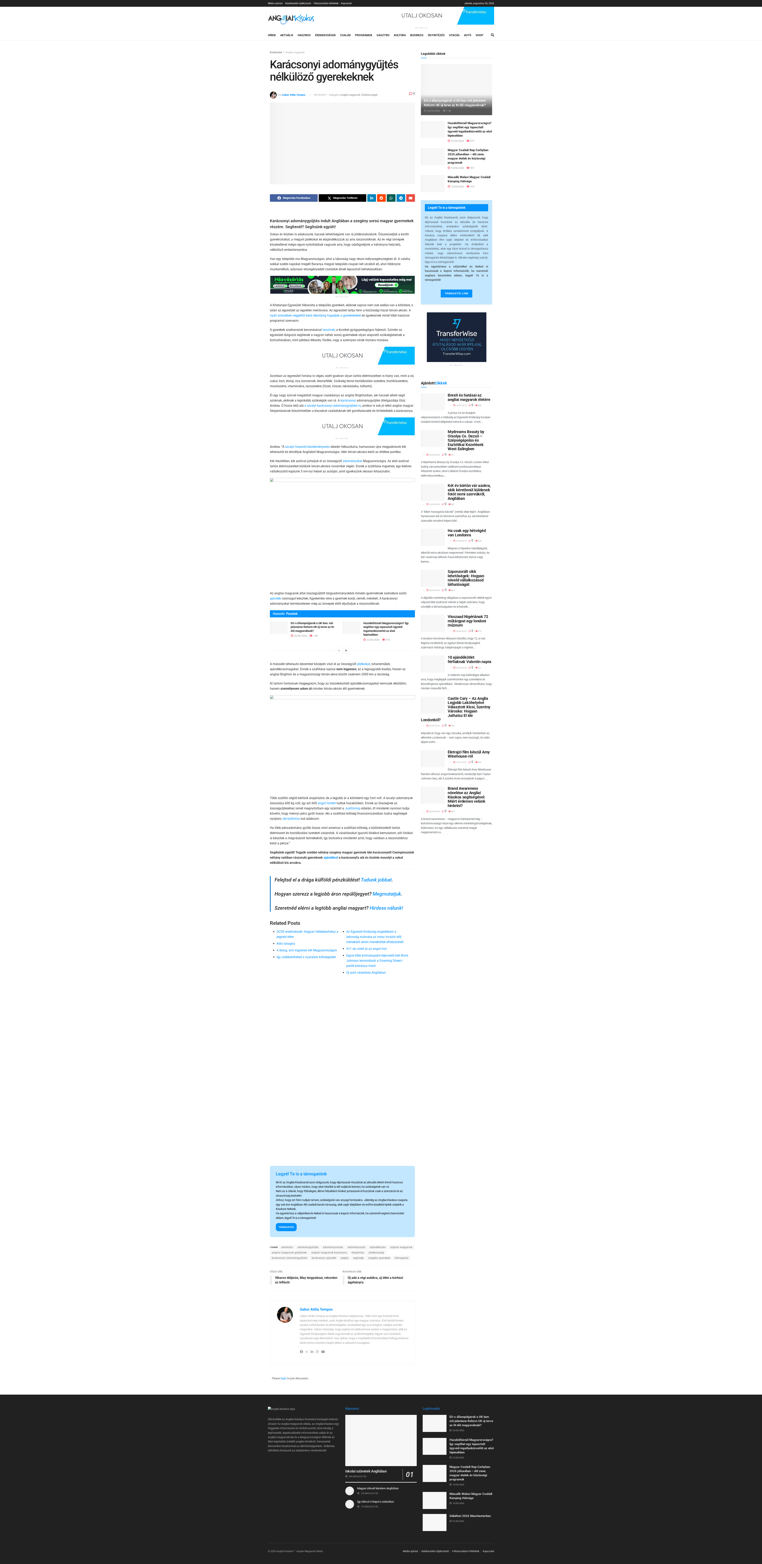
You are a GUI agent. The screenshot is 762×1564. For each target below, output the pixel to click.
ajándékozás (378, 1247)
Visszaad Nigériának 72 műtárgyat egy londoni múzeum (468, 621)
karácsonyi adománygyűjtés (289, 1258)
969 (453, 726)
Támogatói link (456, 293)
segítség (358, 1258)
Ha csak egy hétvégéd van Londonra (467, 532)
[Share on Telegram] (400, 198)
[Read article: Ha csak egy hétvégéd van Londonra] (433, 537)
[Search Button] (492, 35)
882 (453, 590)
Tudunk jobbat (376, 880)
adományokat (352, 461)
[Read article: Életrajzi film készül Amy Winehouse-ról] (433, 758)
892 (453, 811)
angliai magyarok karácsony (329, 1252)
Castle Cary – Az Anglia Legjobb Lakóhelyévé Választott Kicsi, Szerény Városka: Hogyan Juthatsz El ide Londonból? (455, 709)
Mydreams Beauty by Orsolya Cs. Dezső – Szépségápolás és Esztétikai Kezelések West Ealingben (466, 440)
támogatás (401, 1258)
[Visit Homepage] (291, 18)
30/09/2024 (434, 455)
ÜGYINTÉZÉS (436, 35)
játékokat (363, 664)
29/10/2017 (320, 94)
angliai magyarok (401, 1247)
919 (472, 186)
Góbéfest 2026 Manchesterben (470, 1516)
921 (453, 455)
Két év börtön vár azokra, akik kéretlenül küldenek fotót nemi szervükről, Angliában (469, 492)
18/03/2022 (434, 504)
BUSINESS (416, 35)
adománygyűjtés (308, 1247)
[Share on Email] (410, 198)
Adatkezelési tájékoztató (298, 3)
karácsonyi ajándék (324, 1258)
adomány (287, 1247)
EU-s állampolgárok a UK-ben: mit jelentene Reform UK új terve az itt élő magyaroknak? (312, 627)
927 (472, 167)
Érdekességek (369, 94)
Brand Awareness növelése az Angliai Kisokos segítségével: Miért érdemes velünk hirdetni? (466, 797)
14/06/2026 (457, 167)
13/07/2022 (461, 762)
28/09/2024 (434, 590)
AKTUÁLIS (286, 35)
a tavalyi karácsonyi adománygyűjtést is (332, 405)
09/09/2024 (434, 726)
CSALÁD (345, 35)
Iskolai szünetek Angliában (366, 1471)
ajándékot (331, 857)
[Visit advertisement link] (422, 16)
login (284, 1378)
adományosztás (333, 1247)
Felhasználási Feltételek (465, 1551)
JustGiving (352, 808)
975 (387, 639)
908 (479, 541)
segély (345, 1258)
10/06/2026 (457, 186)
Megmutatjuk (387, 894)
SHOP (479, 35)
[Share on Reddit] (381, 198)
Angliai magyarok (295, 52)
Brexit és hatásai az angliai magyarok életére (469, 397)
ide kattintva (291, 819)
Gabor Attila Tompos (293, 94)
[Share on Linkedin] (371, 198)
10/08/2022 (461, 631)
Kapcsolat (346, 3)
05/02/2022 (461, 668)
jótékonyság (376, 1252)
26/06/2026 (300, 635)
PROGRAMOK (363, 35)
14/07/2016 (461, 405)
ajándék (275, 598)
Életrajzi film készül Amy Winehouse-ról (469, 754)
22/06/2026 (373, 639)
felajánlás (358, 1252)
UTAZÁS (454, 35)
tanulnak (328, 330)
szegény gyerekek (379, 1258)
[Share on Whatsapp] (391, 198)
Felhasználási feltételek (326, 3)
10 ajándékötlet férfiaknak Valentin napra (469, 659)
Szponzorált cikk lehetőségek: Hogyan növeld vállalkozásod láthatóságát (466, 578)
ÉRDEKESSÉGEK (325, 35)
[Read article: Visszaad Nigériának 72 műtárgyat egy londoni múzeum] (433, 623)
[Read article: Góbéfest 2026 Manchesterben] (434, 1522)
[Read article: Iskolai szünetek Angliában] (381, 1440)
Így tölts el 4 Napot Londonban (375, 1501)
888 (479, 405)
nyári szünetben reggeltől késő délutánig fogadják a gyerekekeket (315, 315)
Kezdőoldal (276, 52)
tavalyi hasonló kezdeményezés (307, 447)
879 (479, 631)
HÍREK (272, 35)
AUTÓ (467, 35)
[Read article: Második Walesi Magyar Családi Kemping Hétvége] (433, 183)
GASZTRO (383, 35)
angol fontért (327, 803)
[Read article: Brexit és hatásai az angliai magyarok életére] (433, 401)
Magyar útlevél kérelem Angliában (378, 1488)
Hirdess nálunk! (386, 908)
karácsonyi (348, 400)
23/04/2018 (461, 541)
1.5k (315, 635)
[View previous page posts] (339, 651)
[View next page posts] (346, 651)
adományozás (356, 1247)
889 (479, 762)
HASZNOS (304, 35)
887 (453, 504)
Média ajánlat (275, 3)
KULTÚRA (400, 35)
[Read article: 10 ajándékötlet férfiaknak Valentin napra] (433, 664)
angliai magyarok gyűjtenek (289, 1252)
